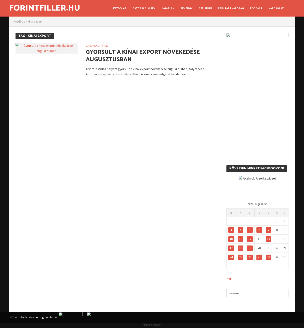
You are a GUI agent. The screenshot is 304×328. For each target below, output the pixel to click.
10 (231, 239)
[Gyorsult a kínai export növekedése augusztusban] (47, 48)
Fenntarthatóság (231, 8)
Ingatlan (168, 8)
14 (268, 239)
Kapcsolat (276, 8)
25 (240, 257)
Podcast (256, 8)
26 (249, 257)
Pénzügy (186, 8)
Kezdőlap (119, 8)
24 (231, 257)
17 (231, 248)
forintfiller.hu (44, 8)
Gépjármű (205, 8)
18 (240, 248)
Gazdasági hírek (144, 8)
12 (249, 239)
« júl (228, 278)
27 (259, 257)
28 (268, 257)
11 (240, 239)
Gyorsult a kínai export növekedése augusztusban (143, 55)
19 (249, 248)
